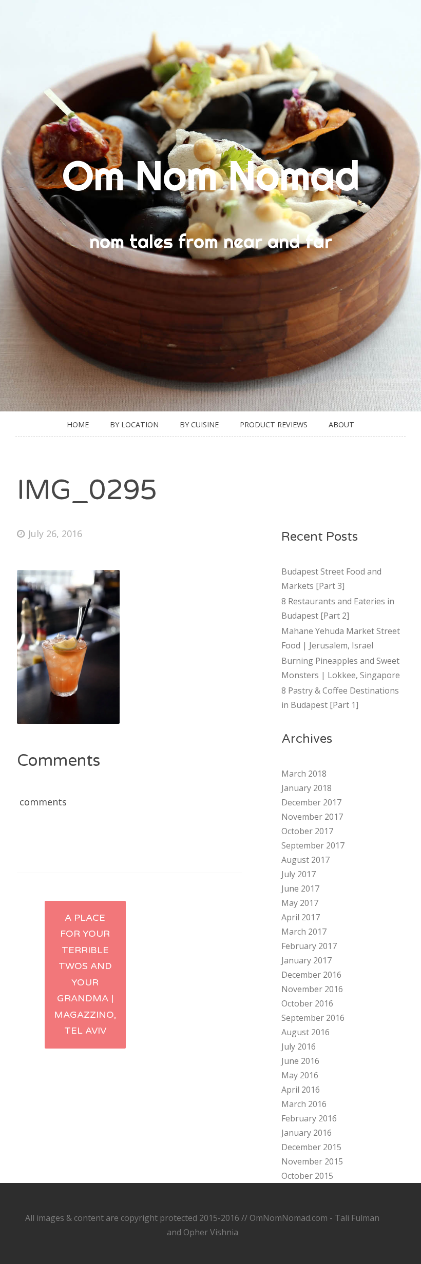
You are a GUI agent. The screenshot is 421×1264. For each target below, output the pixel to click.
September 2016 (313, 1017)
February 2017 (309, 946)
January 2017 (306, 960)
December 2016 (311, 974)
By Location (134, 424)
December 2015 (311, 1147)
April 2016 (300, 1089)
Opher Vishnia (210, 1232)
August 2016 (305, 1032)
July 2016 (298, 1046)
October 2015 (307, 1175)
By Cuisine (199, 424)
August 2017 (305, 859)
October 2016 (307, 1003)
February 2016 (309, 1118)
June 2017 (300, 888)
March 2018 (304, 773)
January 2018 (306, 788)
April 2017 (300, 917)
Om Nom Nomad (210, 175)
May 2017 (299, 902)
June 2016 (300, 1060)
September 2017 (313, 845)
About (341, 424)
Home (78, 424)
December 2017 (311, 802)
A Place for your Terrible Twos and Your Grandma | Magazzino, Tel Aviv (85, 974)
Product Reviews (274, 424)
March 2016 (304, 1104)
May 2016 (299, 1075)
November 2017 (312, 816)
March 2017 (304, 931)
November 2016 (312, 989)
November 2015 (312, 1161)
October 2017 (307, 831)
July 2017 (298, 874)
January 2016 (306, 1132)
